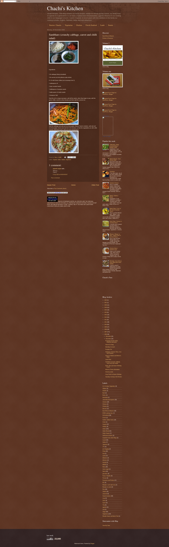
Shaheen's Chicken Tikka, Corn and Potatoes (113, 352)
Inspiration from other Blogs (110, 437)
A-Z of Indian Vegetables (109, 386)
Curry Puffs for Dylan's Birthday (113, 374)
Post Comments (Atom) (60, 188)
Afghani (104, 388)
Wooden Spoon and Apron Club (110, 516)
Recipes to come (107, 487)
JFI (103, 446)
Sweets (110, 25)
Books (104, 395)
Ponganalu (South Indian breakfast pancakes (111, 341)
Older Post (95, 185)
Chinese (105, 404)
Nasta (104, 471)
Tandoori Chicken (114, 183)
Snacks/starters (107, 496)
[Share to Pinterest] (75, 157)
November (108, 338)
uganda (104, 507)
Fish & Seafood (91, 25)
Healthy (104, 426)
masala (104, 462)
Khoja (104, 451)
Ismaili (104, 440)
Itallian (104, 442)
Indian (59, 159)
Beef (104, 393)
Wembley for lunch (110, 347)
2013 (105, 317)
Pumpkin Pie (108, 349)
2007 (105, 331)
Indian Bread (106, 431)
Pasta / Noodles (107, 475)
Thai (104, 505)
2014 (105, 314)
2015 (105, 312)
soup (104, 498)
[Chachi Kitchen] (108, 135)
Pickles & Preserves (108, 38)
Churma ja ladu (109, 372)
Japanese (105, 444)
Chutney (105, 406)
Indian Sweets (106, 433)
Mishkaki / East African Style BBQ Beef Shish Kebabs (116, 262)
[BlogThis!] (70, 157)
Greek (104, 422)
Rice (104, 489)
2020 (105, 305)
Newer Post (51, 185)
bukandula (105, 397)
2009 (105, 327)
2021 (105, 302)
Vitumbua (112, 171)
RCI (103, 482)
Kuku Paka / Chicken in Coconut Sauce (116, 222)
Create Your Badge (107, 136)
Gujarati (55, 159)
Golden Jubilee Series (108, 419)
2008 (105, 329)
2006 (105, 334)
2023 (105, 300)
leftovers (105, 460)
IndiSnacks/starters (107, 435)
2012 (105, 319)
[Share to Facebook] (73, 157)
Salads (63, 159)
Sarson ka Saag (109, 344)
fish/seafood (106, 415)
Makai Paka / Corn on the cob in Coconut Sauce (115, 210)
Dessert (105, 408)
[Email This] (68, 157)
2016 (105, 310)
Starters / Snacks (55, 25)
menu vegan (106, 469)
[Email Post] (65, 157)
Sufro (104, 500)
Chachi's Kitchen (65, 8)
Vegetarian (69, 25)
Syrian (104, 502)
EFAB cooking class (108, 413)
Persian (104, 478)
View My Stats (106, 525)
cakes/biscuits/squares (108, 399)
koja (104, 453)
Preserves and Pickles (108, 480)
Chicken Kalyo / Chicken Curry (114, 249)
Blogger (92, 543)
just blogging (106, 449)
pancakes (105, 473)
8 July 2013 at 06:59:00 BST (60, 174)
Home (73, 185)
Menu (104, 466)
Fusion (104, 417)
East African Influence (108, 36)
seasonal (105, 493)
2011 (105, 322)
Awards (104, 390)
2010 (105, 324)
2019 (105, 307)
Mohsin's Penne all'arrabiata (112, 369)
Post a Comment (55, 178)
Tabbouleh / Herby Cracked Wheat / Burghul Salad (114, 146)
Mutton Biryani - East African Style (115, 159)
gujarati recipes (57, 168)
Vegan (104, 511)
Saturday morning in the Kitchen (113, 376)
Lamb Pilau (108, 359)
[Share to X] (72, 157)
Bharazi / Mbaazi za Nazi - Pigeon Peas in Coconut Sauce (115, 235)
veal (104, 509)
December (108, 336)
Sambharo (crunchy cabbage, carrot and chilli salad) (112, 362)
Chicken (79, 25)
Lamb (102, 25)
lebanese (105, 457)
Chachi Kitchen (106, 116)
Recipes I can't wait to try (109, 484)
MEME (104, 464)
